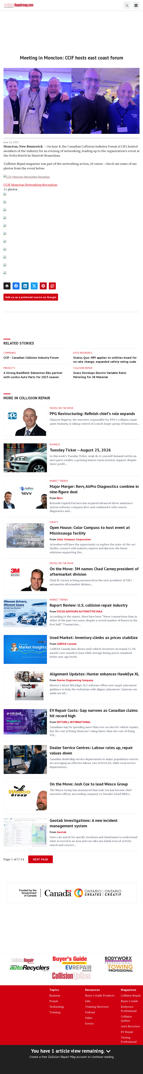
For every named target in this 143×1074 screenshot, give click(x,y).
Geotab (61, 832)
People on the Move (61, 408)
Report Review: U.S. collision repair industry (88, 605)
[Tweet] (34, 285)
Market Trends (59, 480)
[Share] (16, 285)
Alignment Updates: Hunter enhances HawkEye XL (94, 674)
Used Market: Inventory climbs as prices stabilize (94, 637)
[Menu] (136, 5)
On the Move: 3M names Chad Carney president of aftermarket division (94, 571)
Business (55, 444)
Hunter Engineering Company (75, 680)
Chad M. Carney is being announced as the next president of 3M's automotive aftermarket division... (91, 582)
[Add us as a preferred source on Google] (52, 285)
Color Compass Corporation (74, 539)
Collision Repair (82, 368)
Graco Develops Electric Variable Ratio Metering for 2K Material (99, 375)
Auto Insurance (82, 352)
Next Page (40, 859)
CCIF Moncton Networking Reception (30, 184)
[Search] (126, 5)
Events (54, 522)
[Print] (6, 285)
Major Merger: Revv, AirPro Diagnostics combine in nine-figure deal (94, 489)
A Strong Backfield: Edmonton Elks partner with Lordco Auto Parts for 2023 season (32, 375)
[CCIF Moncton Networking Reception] (71, 176)
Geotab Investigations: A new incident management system (84, 823)
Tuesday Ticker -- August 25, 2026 (80, 450)
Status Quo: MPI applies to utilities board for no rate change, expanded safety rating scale (105, 360)
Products (9, 368)
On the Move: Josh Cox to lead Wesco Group (89, 784)
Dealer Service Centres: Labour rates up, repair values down (91, 750)
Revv (60, 498)
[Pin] (43, 285)
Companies (9, 352)
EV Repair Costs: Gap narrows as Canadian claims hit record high (94, 713)
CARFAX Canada (67, 643)
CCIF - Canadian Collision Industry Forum (31, 358)
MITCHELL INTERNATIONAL (74, 722)
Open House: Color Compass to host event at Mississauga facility (90, 530)
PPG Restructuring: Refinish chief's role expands (92, 413)
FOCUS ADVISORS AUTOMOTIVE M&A (79, 611)
